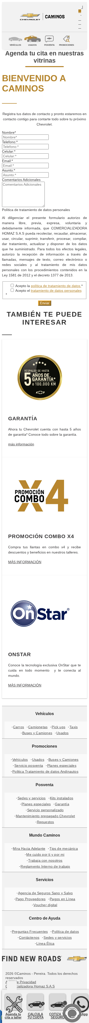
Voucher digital (45, 905)
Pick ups (58, 727)
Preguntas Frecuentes (30, 932)
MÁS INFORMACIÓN (24, 562)
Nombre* (9, 132)
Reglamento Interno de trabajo (45, 866)
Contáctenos (29, 937)
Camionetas (37, 727)
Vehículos (20, 760)
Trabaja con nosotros (45, 860)
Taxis (73, 727)
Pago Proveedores (31, 899)
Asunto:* (8, 170)
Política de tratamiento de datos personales (36, 210)
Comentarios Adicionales (21, 180)
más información (21, 444)
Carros (18, 727)
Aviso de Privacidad (20, 982)
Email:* (7, 161)
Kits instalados (61, 798)
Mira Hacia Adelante (29, 849)
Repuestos (45, 822)
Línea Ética (45, 943)
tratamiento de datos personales (56, 291)
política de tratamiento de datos (56, 286)
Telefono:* (10, 142)
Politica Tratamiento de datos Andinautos (45, 771)
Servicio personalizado (45, 810)
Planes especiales (61, 765)
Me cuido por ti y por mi (45, 854)
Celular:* (8, 151)
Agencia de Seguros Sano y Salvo (45, 893)
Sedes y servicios (32, 798)
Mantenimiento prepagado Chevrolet (45, 816)
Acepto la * (49, 286)
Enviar (44, 303)
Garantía (62, 804)
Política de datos (65, 932)
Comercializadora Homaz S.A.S (30, 986)
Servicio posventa (28, 765)
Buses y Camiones (37, 733)
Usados (62, 733)
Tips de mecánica (63, 849)
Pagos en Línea (62, 899)
